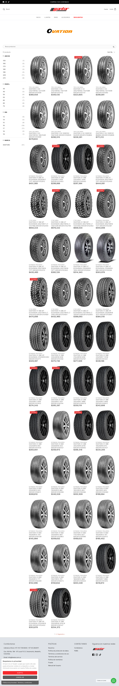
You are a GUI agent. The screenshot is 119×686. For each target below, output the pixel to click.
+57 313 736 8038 (21, 648)
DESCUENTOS (78, 17)
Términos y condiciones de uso (58, 654)
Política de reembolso (55, 660)
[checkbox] (14, 61)
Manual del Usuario (54, 665)
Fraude (50, 662)
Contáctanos (78, 648)
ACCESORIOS (66, 17)
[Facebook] (3, 2)
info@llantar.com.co (14, 657)
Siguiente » (61, 634)
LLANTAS (47, 17)
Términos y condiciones (25, 682)
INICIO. (38, 17)
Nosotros (51, 648)
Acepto (20, 673)
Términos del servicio (55, 657)
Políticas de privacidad (10, 682)
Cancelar (20, 677)
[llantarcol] (59, 9)
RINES (56, 17)
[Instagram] (6, 2)
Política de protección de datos (58, 651)
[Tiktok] (8, 2)
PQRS (76, 651)
